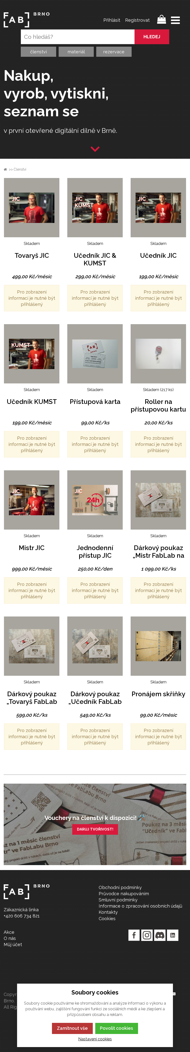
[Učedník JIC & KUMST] (95, 207)
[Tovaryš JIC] (31, 207)
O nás (10, 938)
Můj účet (13, 944)
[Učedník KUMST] (31, 353)
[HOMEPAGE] (5, 169)
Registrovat (137, 20)
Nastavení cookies (95, 1039)
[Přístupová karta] (95, 353)
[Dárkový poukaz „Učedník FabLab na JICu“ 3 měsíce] (95, 646)
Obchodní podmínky (120, 887)
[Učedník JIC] (158, 207)
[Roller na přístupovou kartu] (158, 353)
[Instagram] (147, 935)
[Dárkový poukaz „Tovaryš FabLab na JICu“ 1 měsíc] (31, 646)
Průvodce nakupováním (124, 893)
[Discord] (160, 935)
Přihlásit (111, 20)
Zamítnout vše (72, 1028)
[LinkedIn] (172, 935)
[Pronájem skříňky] (158, 646)
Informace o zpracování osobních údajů (140, 906)
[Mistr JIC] (31, 500)
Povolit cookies (116, 1028)
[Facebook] (134, 935)
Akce (9, 932)
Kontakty (108, 912)
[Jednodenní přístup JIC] (95, 500)
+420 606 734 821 (22, 915)
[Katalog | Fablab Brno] (26, 19)
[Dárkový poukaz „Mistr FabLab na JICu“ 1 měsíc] (158, 500)
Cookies (107, 918)
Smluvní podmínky (118, 899)
